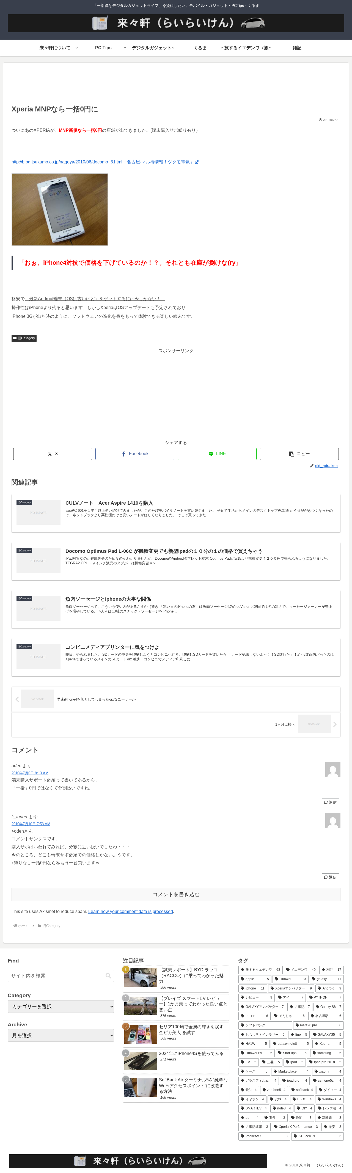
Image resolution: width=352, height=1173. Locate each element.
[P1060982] (60, 244)
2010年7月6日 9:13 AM (30, 773)
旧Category (26, 338)
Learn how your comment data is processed (130, 911)
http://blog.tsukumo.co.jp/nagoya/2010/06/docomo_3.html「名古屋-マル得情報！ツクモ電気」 (103, 162)
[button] (299, 454)
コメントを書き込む (176, 894)
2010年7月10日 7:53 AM (31, 824)
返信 (333, 802)
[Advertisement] (176, 85)
